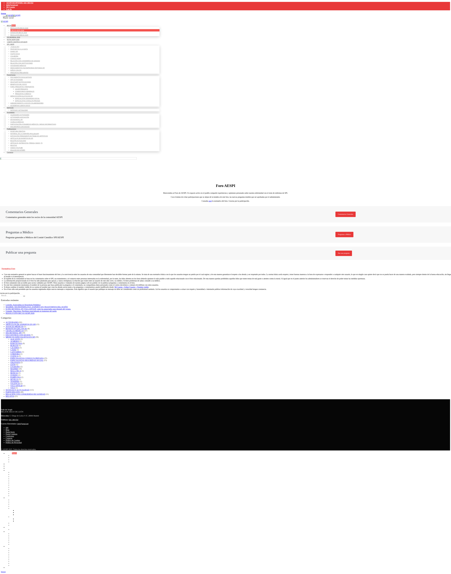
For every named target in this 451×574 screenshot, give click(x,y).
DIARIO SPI (14, 51)
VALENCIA (15, 384)
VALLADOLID (16, 386)
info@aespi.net (12, 5)
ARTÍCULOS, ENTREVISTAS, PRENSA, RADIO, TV (26, 143)
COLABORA (14, 56)
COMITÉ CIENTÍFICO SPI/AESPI (17, 42)
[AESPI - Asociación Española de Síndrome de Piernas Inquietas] (13, 15)
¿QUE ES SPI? (14, 47)
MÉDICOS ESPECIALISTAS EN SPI (21, 96)
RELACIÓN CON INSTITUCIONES (21, 63)
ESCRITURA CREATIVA (17, 131)
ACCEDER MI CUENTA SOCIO (20, 105)
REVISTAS (13, 145)
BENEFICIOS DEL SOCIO (18, 84)
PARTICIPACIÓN (13, 392)
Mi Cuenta (10, 7)
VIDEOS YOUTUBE (16, 148)
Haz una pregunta (344, 253)
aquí (210, 201)
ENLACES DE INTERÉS (17, 150)
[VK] (3, 14)
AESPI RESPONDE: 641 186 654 (19, 3)
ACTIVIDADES (12, 322)
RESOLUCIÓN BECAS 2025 (21, 462)
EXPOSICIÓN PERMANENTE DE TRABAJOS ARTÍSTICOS (29, 136)
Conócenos (10, 436)
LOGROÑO (15, 367)
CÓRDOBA (15, 354)
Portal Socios (11, 75)
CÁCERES (14, 348)
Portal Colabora (11, 434)
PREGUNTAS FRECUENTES (19, 73)
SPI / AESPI (10, 44)
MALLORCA (15, 371)
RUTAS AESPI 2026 (14, 466)
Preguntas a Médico (344, 234)
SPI (7, 428)
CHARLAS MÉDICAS (17, 122)
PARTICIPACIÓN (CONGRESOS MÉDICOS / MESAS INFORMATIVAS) (33, 124)
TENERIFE (14, 381)
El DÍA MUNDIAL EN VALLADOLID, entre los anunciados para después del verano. (38, 309)
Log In (9, 9)
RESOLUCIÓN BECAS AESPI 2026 (20, 313)
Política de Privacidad (14, 443)
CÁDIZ (13, 350)
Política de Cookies (13, 440)
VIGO (12, 388)
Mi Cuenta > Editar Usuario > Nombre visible (132, 287)
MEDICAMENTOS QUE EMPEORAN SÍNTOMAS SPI (27, 68)
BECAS (11, 26)
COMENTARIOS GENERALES (24, 91)
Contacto (10, 152)
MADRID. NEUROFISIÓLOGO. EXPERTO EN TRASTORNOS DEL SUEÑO (37, 307)
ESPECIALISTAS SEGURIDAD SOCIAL (27, 98)
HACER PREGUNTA (21, 89)
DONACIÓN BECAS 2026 (18, 33)
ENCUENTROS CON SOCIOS (19, 127)
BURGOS (14, 346)
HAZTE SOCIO (15, 54)
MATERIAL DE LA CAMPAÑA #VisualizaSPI (24, 134)
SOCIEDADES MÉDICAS (18, 65)
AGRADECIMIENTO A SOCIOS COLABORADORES (26, 103)
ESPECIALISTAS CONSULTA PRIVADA (27, 101)
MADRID (14, 369)
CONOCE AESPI (15, 58)
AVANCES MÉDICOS (14, 327)
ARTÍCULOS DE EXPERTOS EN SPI (21, 138)
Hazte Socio (10, 432)
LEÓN (13, 365)
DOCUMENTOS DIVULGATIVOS (21, 77)
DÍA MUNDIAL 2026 (14, 464)
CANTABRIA (15, 352)
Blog (7, 430)
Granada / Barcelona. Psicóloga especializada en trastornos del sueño (31, 311)
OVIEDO (14, 375)
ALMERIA (14, 341)
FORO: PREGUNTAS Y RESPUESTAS (22, 87)
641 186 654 (13, 420)
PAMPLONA (15, 377)
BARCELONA (16, 343)
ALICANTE (15, 339)
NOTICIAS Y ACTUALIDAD (19, 110)
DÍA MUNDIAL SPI (16, 119)
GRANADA (15, 362)
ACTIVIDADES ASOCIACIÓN (19, 117)
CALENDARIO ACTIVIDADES (19, 115)
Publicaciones (11, 129)
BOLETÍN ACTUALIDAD (18, 141)
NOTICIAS (10, 108)
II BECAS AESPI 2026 (17, 30)
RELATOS (10, 396)
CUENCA (14, 356)
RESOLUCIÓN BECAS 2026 (19, 28)
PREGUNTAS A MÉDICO (23, 94)
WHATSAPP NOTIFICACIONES (20, 82)
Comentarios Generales (345, 214)
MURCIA (14, 373)
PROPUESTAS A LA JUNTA (19, 49)
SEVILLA (14, 379)
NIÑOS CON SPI (15, 70)
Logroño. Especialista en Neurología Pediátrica (23, 305)
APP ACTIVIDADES (16, 80)
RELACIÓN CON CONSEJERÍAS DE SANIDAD (25, 61)
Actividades (11, 112)
